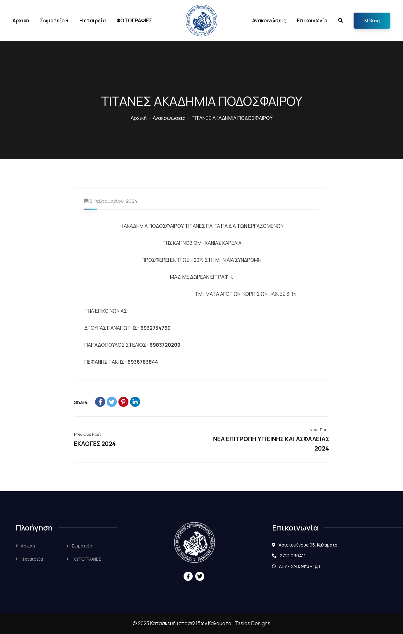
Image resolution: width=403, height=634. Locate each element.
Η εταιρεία (32, 559)
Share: (81, 402)
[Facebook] (100, 402)
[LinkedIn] (135, 402)
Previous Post (87, 434)
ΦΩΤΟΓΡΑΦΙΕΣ (86, 559)
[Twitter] (112, 402)
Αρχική (139, 118)
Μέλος (372, 20)
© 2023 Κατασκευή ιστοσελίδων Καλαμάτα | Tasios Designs (201, 623)
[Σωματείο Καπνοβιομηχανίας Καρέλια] (201, 20)
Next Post (319, 429)
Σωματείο (81, 546)
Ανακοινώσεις (169, 118)
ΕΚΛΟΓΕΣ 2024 (95, 444)
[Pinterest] (123, 402)
